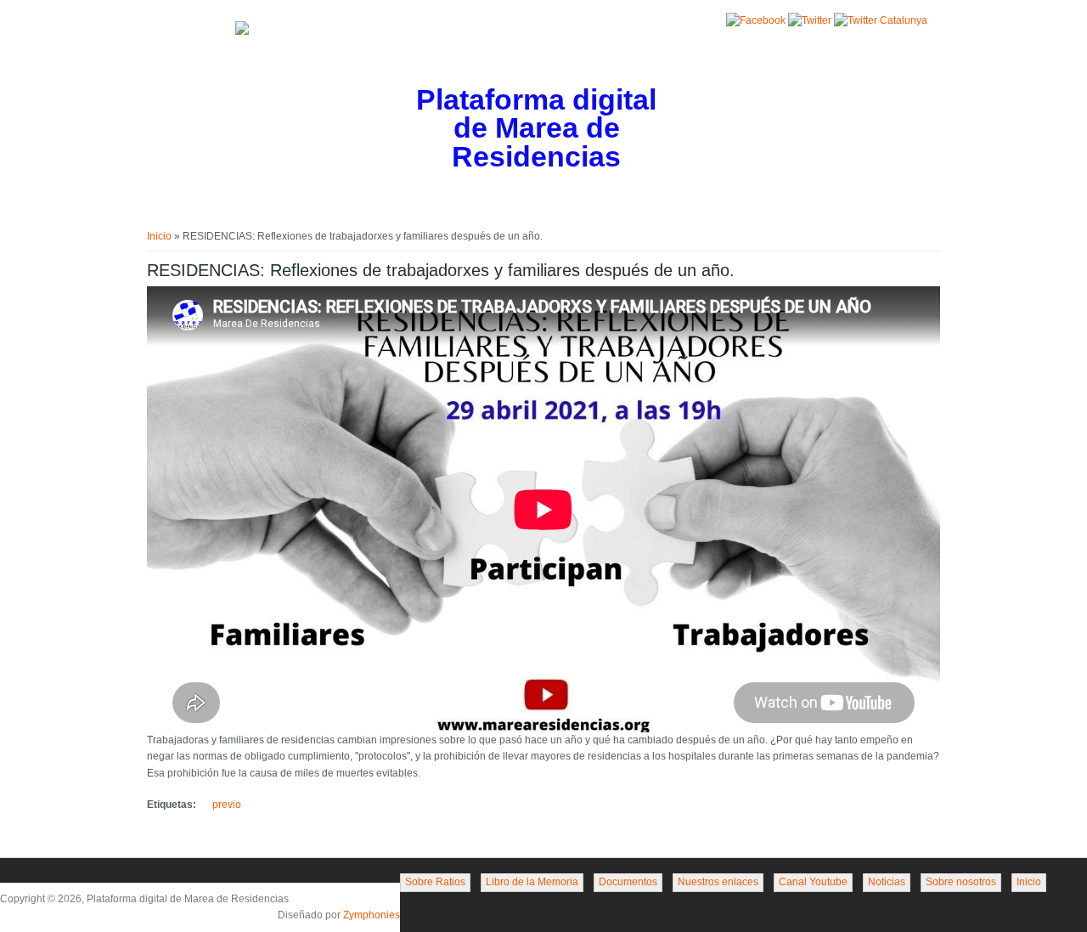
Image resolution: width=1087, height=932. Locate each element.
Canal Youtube (813, 882)
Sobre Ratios (435, 882)
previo (226, 805)
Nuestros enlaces (718, 882)
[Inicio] (242, 31)
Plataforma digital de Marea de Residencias (536, 129)
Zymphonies (371, 915)
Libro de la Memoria (532, 882)
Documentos (628, 882)
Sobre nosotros (961, 882)
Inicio (159, 236)
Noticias (886, 882)
